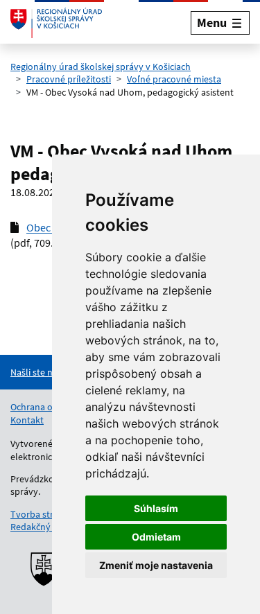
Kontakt (27, 420)
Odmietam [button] (156, 537)
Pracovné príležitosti (68, 79)
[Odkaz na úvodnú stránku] (56, 23)
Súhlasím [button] (156, 508)
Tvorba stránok (42, 514)
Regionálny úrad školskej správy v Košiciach (100, 66)
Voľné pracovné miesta (174, 79)
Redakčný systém (46, 526)
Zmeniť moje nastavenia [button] (156, 565)
